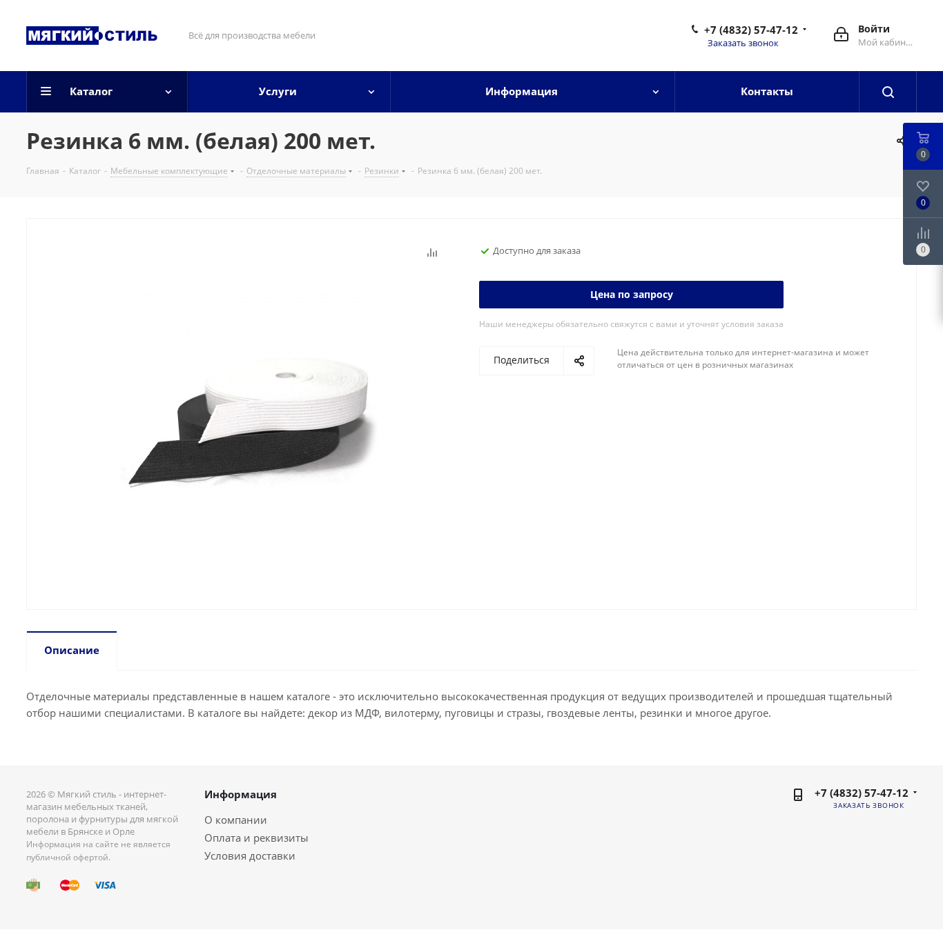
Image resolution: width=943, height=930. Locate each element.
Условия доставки (249, 855)
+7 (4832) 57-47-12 (751, 29)
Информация (240, 794)
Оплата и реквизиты (256, 837)
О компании (235, 820)
